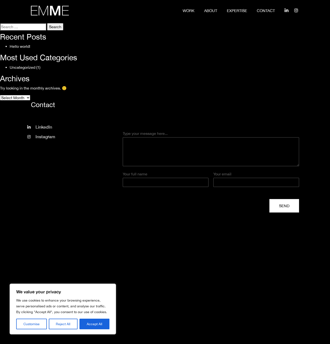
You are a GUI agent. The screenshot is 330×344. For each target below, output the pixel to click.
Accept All (94, 324)
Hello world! (20, 46)
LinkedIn (44, 127)
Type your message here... (145, 133)
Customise (31, 324)
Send (284, 206)
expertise (237, 10)
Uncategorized (22, 67)
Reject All (63, 324)
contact (266, 10)
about (210, 10)
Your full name (135, 174)
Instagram (45, 136)
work (188, 10)
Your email (222, 174)
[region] (63, 309)
